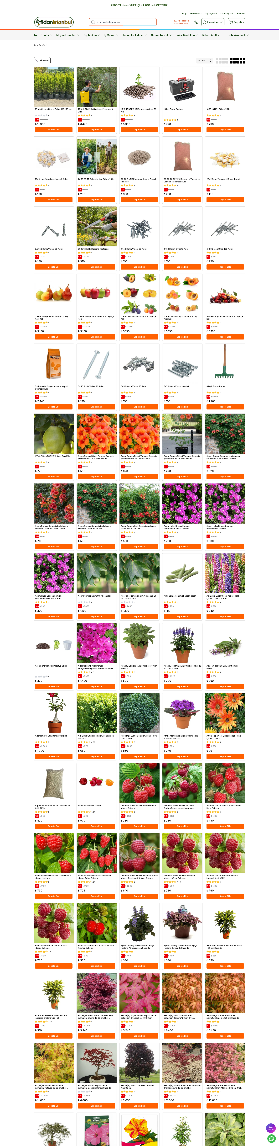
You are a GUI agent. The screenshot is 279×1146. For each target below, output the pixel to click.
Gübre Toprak (160, 35)
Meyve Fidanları (66, 35)
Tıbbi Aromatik (236, 35)
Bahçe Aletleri (211, 35)
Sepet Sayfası (271, 1128)
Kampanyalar (227, 13)
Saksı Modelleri (185, 35)
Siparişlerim (211, 13)
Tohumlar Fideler (133, 35)
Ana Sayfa (39, 45)
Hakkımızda (196, 13)
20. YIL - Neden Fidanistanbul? (181, 22)
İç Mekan (109, 35)
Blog (184, 13)
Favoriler (241, 13)
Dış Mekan (90, 35)
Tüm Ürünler (41, 35)
